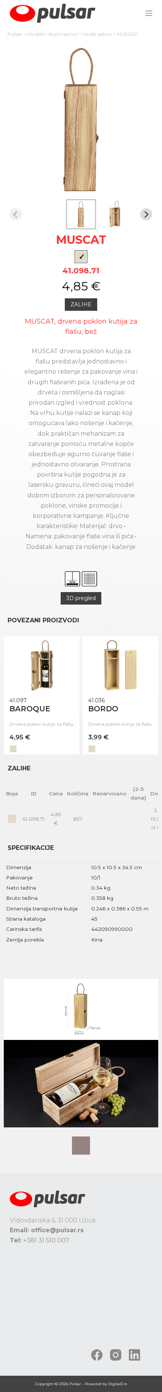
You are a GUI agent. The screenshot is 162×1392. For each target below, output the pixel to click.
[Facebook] (96, 1355)
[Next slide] (146, 214)
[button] (81, 214)
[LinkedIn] (134, 1355)
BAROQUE (29, 708)
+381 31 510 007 (46, 1240)
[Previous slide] (16, 214)
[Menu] (148, 13)
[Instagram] (115, 1355)
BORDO (103, 708)
